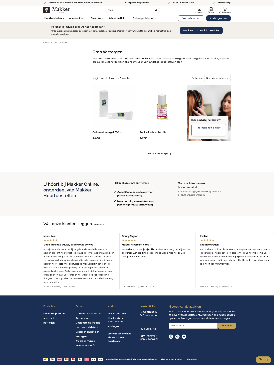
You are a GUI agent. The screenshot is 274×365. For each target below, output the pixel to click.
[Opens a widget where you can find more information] (263, 360)
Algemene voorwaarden (171, 359)
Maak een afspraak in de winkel (201, 30)
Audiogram (114, 326)
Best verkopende (216, 78)
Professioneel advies (209, 127)
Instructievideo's (85, 345)
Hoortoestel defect (87, 327)
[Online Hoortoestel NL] (56, 10)
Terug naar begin (158, 153)
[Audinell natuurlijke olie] (162, 106)
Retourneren (83, 318)
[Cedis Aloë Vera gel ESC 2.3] (114, 106)
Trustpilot (145, 183)
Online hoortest (117, 313)
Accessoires (76, 18)
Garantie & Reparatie (88, 313)
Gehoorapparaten (54, 313)
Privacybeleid (191, 359)
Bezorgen (81, 336)
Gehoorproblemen (143, 18)
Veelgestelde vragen (88, 322)
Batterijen (49, 322)
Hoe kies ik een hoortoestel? (116, 320)
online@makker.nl (150, 322)
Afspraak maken (85, 341)
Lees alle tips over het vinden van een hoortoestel (119, 337)
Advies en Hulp (116, 18)
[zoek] (156, 10)
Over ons (96, 18)
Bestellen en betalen (87, 332)
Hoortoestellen (53, 18)
